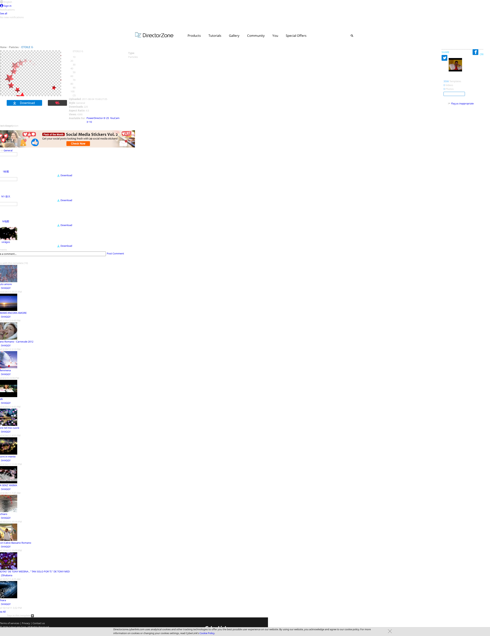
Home (3, 47)
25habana (6, 575)
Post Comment (115, 253)
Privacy (26, 623)
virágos (6, 242)
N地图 (5, 221)
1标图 (6, 171)
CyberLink (14, 627)
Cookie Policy (206, 633)
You (275, 35)
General (8, 150)
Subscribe (454, 94)
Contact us (39, 623)
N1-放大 (5, 196)
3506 (446, 81)
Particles (14, 47)
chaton (448, 77)
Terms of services (9, 623)
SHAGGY (6, 288)
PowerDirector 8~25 (98, 118)
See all (3, 13)
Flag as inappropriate (462, 103)
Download (66, 175)
